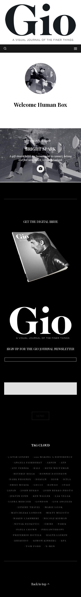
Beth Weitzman (57, 468)
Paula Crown (26, 529)
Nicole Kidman (55, 518)
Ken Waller (41, 496)
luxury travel (29, 507)
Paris (62, 523)
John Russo (30, 490)
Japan (11, 490)
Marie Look (54, 507)
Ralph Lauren (57, 535)
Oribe (48, 523)
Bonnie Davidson (53, 473)
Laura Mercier (20, 501)
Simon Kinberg (44, 540)
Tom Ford (33, 546)
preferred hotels (27, 535)
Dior (55, 479)
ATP (63, 462)
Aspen (51, 462)
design (41, 479)
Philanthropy (53, 529)
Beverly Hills (24, 473)
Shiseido (21, 540)
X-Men (50, 546)
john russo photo (58, 490)
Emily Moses (19, 484)
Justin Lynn (19, 496)
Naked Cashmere (26, 518)
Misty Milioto (57, 512)
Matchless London (26, 512)
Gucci (38, 484)
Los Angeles (62, 501)
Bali (37, 468)
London (42, 501)
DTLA (67, 479)
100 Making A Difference (53, 456)
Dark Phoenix (20, 479)
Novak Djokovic (27, 523)
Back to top (39, 584)
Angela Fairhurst (28, 462)
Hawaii (53, 484)
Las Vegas (63, 496)
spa (63, 540)
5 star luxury (18, 456)
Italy (67, 484)
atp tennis (20, 468)
